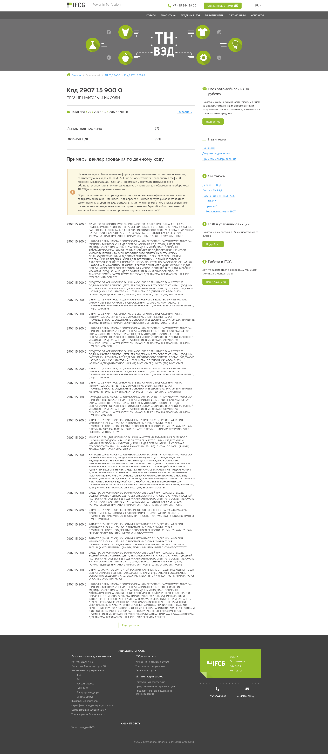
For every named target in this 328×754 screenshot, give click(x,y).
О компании (237, 661)
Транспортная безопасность (88, 714)
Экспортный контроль (84, 701)
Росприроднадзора (88, 692)
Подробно (183, 111)
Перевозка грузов (145, 670)
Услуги (234, 656)
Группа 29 (212, 206)
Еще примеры (130, 625)
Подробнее (213, 121)
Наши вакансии (216, 282)
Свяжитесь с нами (220, 6)
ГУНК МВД (83, 688)
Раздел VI (211, 200)
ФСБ (79, 675)
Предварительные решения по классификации (153, 692)
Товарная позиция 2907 (221, 211)
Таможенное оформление (150, 666)
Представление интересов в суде (155, 686)
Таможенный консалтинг (150, 682)
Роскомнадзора (85, 683)
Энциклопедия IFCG (82, 727)
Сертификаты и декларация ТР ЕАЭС (92, 705)
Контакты (236, 670)
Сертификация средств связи (88, 709)
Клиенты (235, 666)
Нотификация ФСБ (82, 661)
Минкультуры (85, 696)
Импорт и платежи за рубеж (152, 661)
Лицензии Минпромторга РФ (88, 666)
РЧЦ (79, 679)
